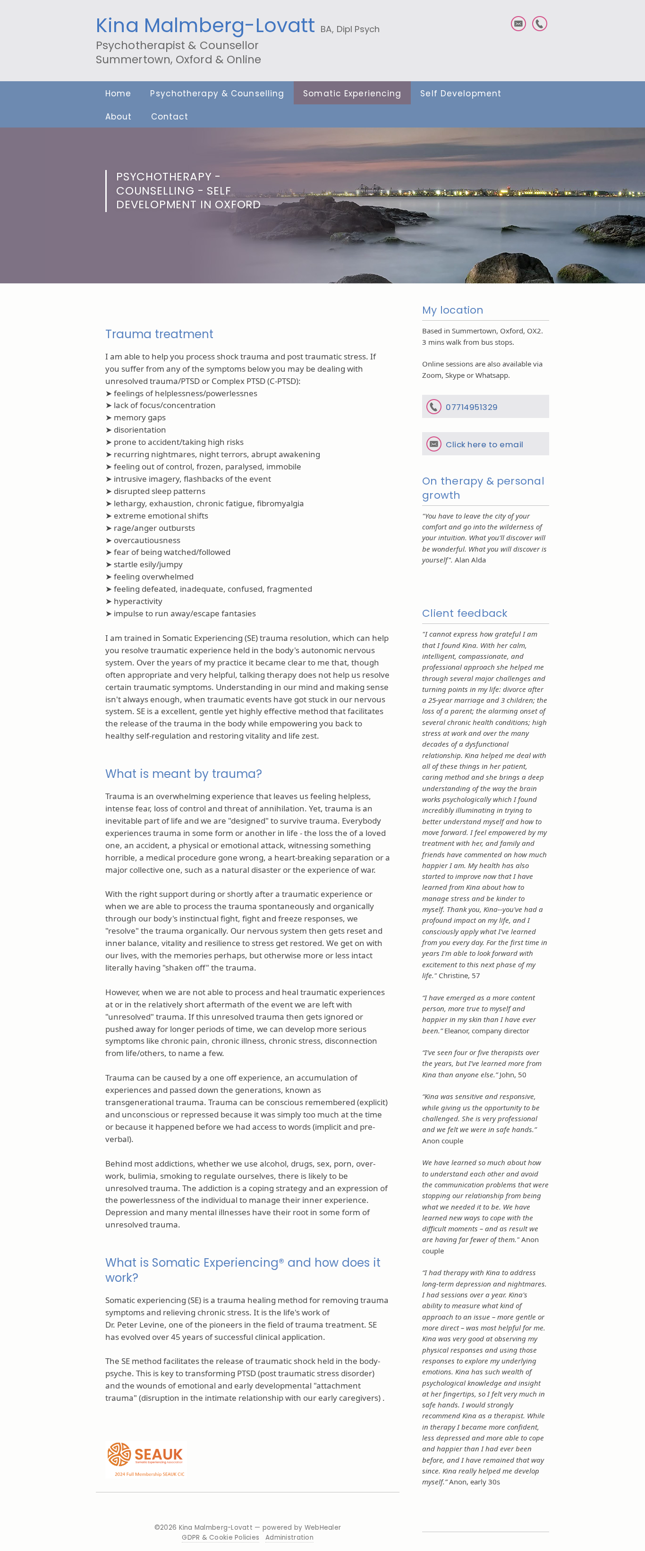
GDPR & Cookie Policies (220, 1537)
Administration (289, 1537)
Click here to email (485, 444)
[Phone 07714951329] (539, 23)
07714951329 (472, 407)
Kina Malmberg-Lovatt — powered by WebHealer (260, 1527)
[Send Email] (518, 23)
